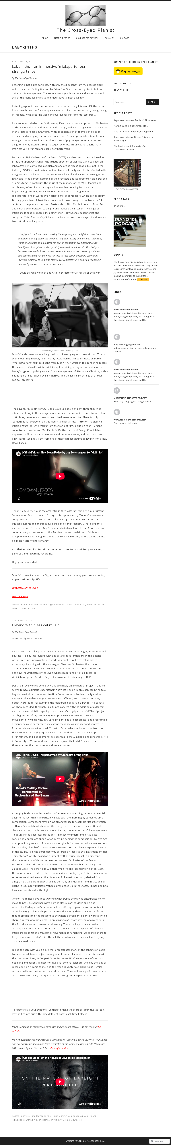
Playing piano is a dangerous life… (131, 125)
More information (59, 1048)
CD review (27, 605)
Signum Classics (73, 1120)
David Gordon (73, 1116)
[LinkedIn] (124, 90)
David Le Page (20, 596)
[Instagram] (121, 90)
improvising (18, 1120)
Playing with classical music (35, 625)
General (38, 605)
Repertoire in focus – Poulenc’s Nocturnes (135, 120)
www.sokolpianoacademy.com (130, 419)
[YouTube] (127, 90)
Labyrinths (79, 605)
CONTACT (124, 38)
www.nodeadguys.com (126, 309)
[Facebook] (115, 90)
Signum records (27, 608)
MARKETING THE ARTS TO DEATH (131, 398)
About (45, 38)
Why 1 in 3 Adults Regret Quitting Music (133, 131)
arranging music (56, 1116)
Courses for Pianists (87, 38)
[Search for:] (136, 102)
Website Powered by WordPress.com (85, 1141)
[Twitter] (118, 90)
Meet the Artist (62, 38)
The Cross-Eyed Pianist (86, 30)
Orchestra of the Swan (25, 587)
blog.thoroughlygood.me (127, 344)
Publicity (109, 38)
